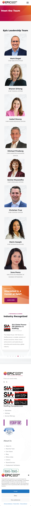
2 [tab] (10, 356)
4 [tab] (15, 356)
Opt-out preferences (8, 503)
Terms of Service (23, 503)
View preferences (15, 500)
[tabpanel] (15, 337)
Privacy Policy (16, 503)
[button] (28, 475)
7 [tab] (23, 356)
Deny (15, 495)
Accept (15, 491)
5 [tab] (18, 356)
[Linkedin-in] (4, 382)
